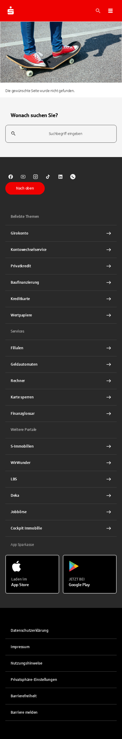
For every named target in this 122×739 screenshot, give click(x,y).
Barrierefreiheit (24, 696)
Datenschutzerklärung (30, 630)
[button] (110, 10)
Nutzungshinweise (26, 663)
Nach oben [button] (25, 188)
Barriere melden (24, 712)
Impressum (20, 647)
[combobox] (61, 134)
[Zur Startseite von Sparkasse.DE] (10, 10)
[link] (10, 176)
